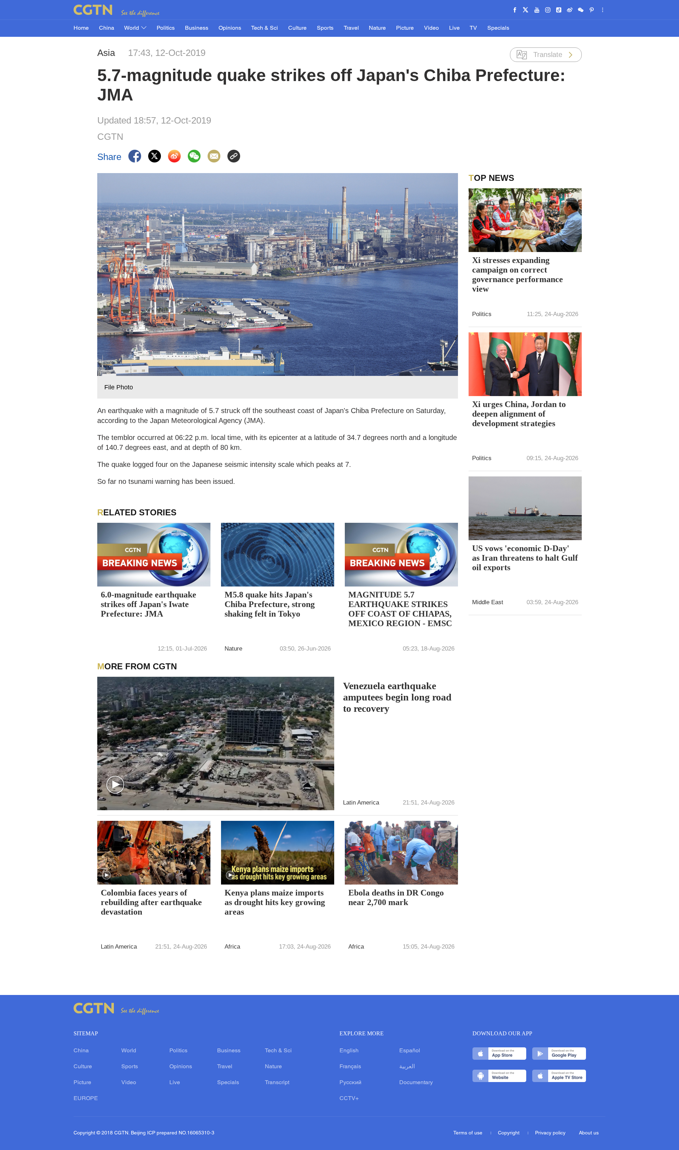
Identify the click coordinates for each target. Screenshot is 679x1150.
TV (473, 28)
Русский (350, 1082)
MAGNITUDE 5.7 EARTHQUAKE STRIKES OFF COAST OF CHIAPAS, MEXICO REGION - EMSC (400, 609)
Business (196, 28)
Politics (166, 28)
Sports (325, 28)
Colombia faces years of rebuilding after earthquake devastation (151, 902)
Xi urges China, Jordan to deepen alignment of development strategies (519, 414)
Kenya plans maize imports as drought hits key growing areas (275, 902)
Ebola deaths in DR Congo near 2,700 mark (396, 897)
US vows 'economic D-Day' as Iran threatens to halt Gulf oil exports (525, 558)
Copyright (509, 1133)
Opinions (230, 28)
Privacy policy (550, 1133)
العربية (407, 1066)
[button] (115, 785)
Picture (405, 28)
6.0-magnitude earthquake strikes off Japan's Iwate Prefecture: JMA (148, 604)
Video (431, 28)
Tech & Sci (264, 28)
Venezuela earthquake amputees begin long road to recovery (397, 697)
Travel (351, 28)
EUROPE (86, 1098)
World (132, 28)
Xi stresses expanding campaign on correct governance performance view (517, 274)
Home (81, 28)
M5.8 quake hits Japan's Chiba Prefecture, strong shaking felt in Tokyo (270, 604)
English (349, 1050)
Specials (498, 28)
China (106, 28)
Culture (297, 28)
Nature (377, 28)
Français (350, 1066)
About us (589, 1133)
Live (454, 28)
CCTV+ (349, 1098)
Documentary (416, 1082)
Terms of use (468, 1133)
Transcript (277, 1082)
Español (409, 1050)
